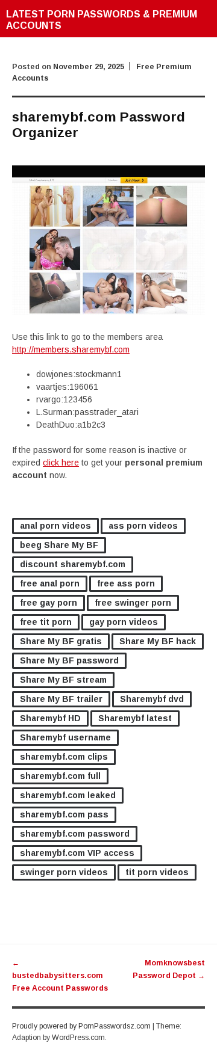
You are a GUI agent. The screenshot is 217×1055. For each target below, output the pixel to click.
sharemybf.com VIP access (77, 853)
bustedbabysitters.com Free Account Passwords (60, 975)
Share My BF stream (63, 679)
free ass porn (126, 583)
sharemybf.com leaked (68, 795)
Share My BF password (69, 660)
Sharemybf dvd (152, 699)
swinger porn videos (64, 872)
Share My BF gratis (61, 641)
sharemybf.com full (60, 776)
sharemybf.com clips (64, 756)
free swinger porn (133, 602)
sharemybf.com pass (64, 814)
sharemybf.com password (75, 833)
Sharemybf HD (50, 718)
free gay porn (48, 602)
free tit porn (46, 622)
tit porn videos (157, 872)
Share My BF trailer (61, 699)
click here (61, 462)
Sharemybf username (65, 737)
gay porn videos (123, 622)
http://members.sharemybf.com (71, 349)
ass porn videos (143, 526)
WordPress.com (78, 1037)
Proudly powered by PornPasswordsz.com (81, 1026)
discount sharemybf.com (72, 564)
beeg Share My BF (59, 545)
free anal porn (50, 583)
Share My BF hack (157, 641)
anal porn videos (55, 526)
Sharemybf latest (135, 718)
